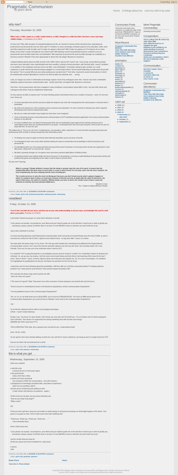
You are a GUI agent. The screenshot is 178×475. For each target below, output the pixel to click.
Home (116, 10)
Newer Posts (14, 460)
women (118, 97)
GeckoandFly (90, 470)
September (123, 122)
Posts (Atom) (24, 464)
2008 (119, 105)
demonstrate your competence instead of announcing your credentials (156, 53)
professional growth (36, 194)
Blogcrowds (103, 470)
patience (27, 349)
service (118, 89)
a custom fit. (148, 73)
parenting (119, 81)
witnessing (61, 194)
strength (118, 93)
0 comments (50, 191)
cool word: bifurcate (151, 75)
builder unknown (121, 54)
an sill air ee (148, 77)
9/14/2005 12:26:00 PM (36, 454)
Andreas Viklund (123, 470)
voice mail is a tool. (151, 79)
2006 (119, 110)
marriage (118, 76)
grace (117, 72)
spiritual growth (50, 194)
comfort (118, 66)
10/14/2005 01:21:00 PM (37, 347)
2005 (119, 112)
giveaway (119, 68)
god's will (24, 194)
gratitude (27, 456)
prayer (117, 85)
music (117, 80)
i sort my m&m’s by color (157, 10)
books (18, 194)
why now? (15, 24)
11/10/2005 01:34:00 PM (37, 191)
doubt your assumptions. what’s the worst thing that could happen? (156, 59)
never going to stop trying (125, 52)
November (123, 115)
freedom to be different (124, 56)
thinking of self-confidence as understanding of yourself (155, 48)
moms (117, 78)
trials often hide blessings (125, 50)
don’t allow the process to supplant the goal (154, 44)
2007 (119, 108)
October (122, 119)
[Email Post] (54, 454)
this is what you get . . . (22, 353)
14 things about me (132, 10)
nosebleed (15, 198)
